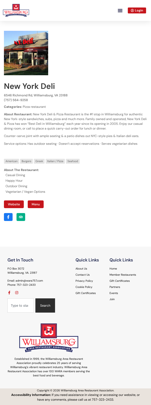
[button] (120, 10)
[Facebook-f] (9, 292)
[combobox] (20, 305)
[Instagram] (16, 292)
